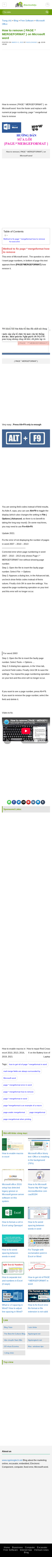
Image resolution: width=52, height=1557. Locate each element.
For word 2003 (14, 241)
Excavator (42, 1547)
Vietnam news (41, 1550)
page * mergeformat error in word (17, 1085)
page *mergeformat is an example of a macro (22, 1105)
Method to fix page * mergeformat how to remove (24, 239)
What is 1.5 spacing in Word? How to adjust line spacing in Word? (12, 1308)
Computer (30, 1547)
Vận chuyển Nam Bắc (13, 1340)
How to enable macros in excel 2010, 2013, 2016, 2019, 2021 (13, 1053)
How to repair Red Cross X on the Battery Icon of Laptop (38, 1053)
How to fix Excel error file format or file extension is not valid (38, 1308)
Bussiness (17, 1547)
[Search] (47, 5)
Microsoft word (9, 1078)
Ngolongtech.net (35, 1340)
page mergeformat (37, 1112)
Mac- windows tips (35, 1346)
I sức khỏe (32, 1327)
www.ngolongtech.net (12, 1460)
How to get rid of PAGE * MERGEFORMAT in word (39, 1280)
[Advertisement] (26, 77)
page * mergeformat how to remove (18, 1092)
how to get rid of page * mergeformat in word (28, 1064)
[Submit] (47, 12)
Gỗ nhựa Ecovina (11, 1346)
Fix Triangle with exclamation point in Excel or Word (37, 1253)
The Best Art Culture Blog (14, 1334)
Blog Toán (8, 1327)
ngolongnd (31, 42)
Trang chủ (6, 21)
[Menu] (4, 5)
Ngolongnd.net (34, 1334)
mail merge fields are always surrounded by (21, 1071)
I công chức (9, 1353)
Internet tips (26, 1550)
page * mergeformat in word (15, 1099)
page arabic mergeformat (14, 1112)
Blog (16, 21)
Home (7, 1547)
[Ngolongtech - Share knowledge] (26, 4)
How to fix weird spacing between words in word (36, 1225)
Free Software (27, 21)
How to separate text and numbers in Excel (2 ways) (12, 1280)
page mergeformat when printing (17, 1119)
